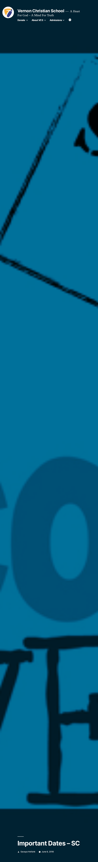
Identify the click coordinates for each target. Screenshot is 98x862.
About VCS (37, 20)
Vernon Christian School (40, 10)
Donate (21, 20)
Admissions (56, 20)
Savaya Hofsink (28, 851)
